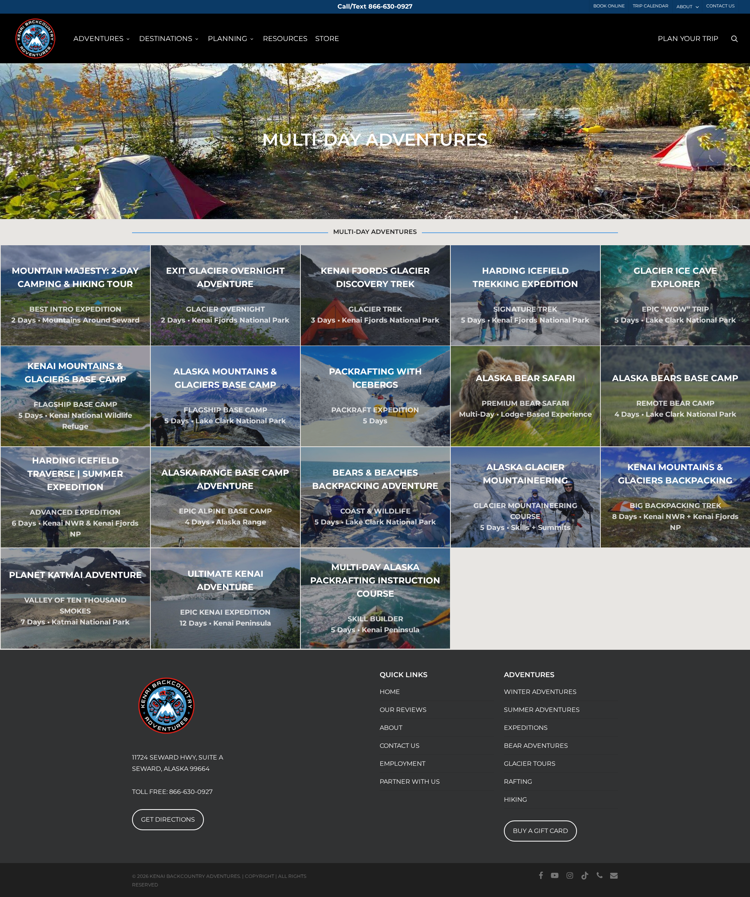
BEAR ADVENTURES (536, 745)
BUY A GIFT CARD (540, 831)
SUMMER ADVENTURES (542, 709)
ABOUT (391, 727)
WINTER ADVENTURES (540, 691)
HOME (390, 691)
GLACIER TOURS (529, 763)
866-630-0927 (190, 791)
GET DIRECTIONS (168, 819)
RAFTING (518, 781)
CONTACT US (400, 745)
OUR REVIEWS (403, 709)
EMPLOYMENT (402, 763)
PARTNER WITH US (410, 781)
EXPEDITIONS (526, 727)
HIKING (515, 799)
